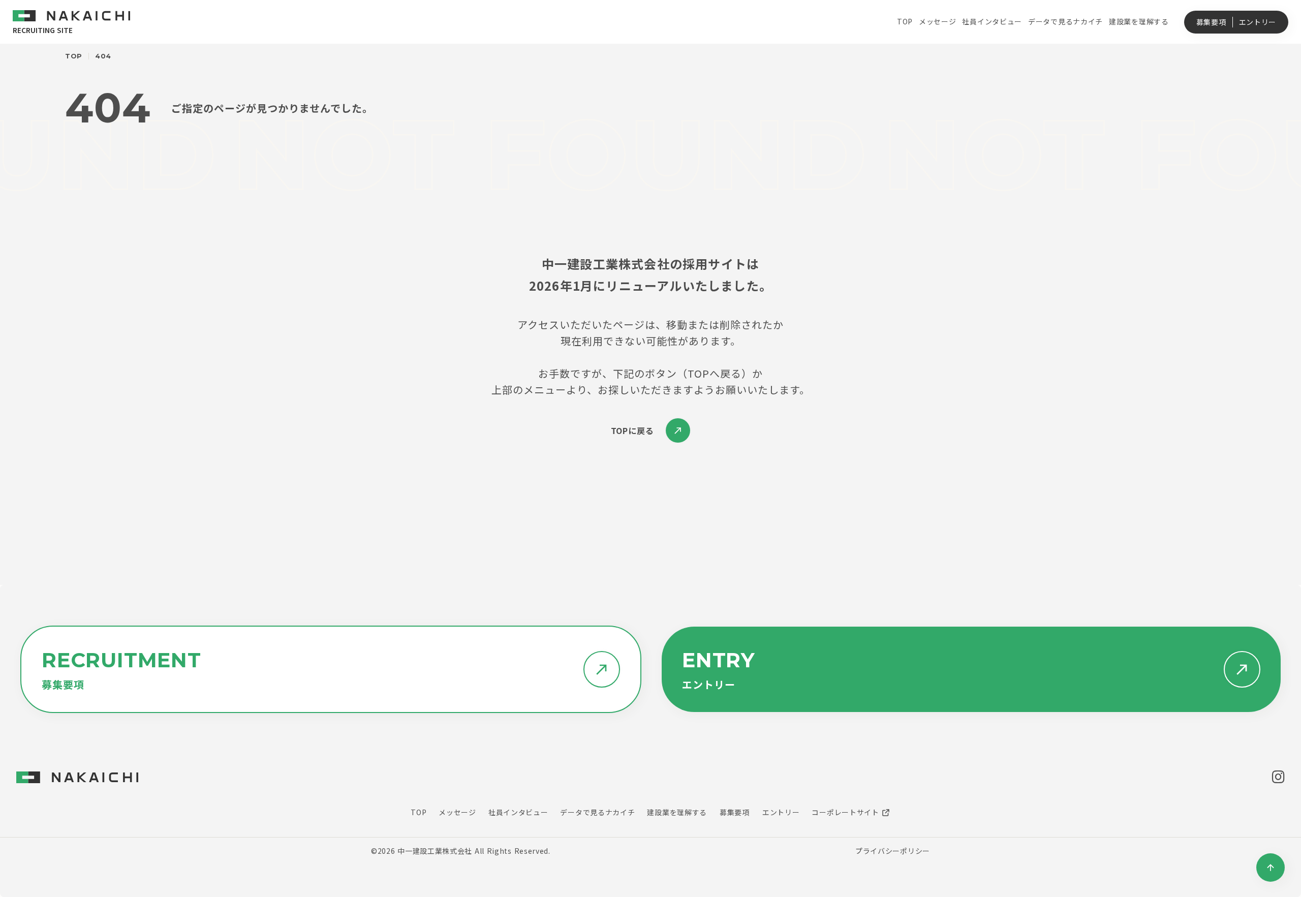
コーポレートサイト (845, 812)
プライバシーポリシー (892, 851)
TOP (73, 56)
